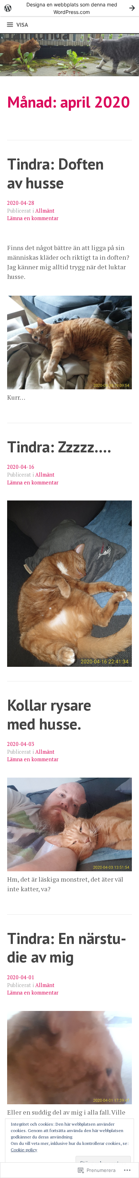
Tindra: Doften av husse (55, 173)
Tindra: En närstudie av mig (66, 947)
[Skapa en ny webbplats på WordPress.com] (69, 8)
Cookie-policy (24, 1149)
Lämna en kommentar (32, 218)
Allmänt (45, 210)
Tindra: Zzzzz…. (59, 446)
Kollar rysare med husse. (49, 714)
